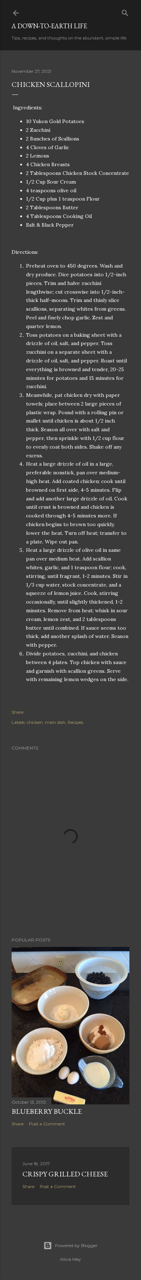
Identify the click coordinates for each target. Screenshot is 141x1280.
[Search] (125, 11)
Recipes (75, 722)
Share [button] (18, 712)
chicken (35, 722)
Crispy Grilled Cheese (65, 1174)
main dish (55, 722)
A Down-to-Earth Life (49, 26)
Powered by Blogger (76, 1245)
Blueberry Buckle (47, 1111)
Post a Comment (47, 1123)
